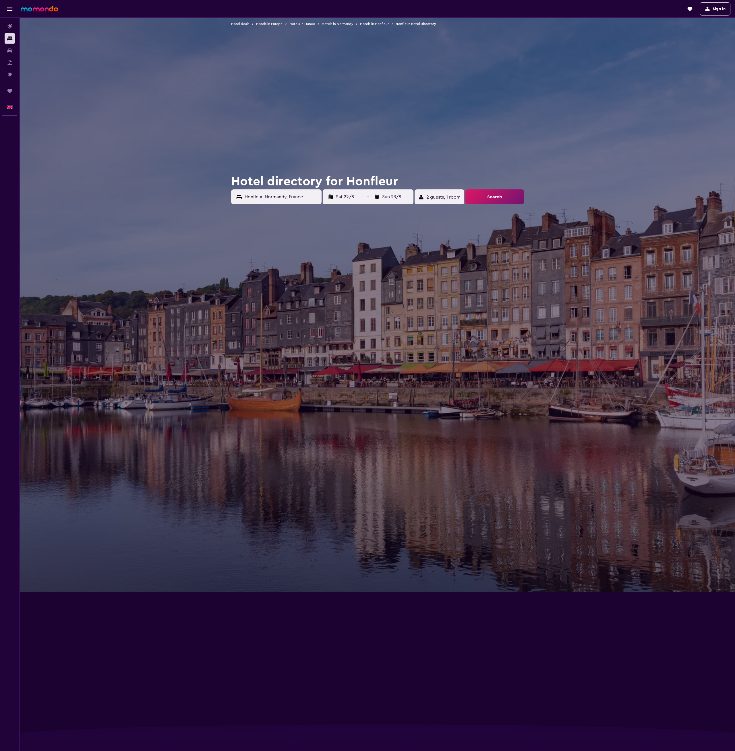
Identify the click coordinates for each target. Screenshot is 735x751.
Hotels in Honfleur (374, 24)
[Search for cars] (9, 50)
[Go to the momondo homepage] (39, 8)
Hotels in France (302, 24)
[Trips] (9, 91)
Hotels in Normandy (337, 24)
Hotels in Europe (269, 24)
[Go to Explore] (9, 74)
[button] (9, 9)
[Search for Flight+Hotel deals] (9, 62)
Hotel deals (240, 24)
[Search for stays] (9, 38)
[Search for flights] (9, 26)
